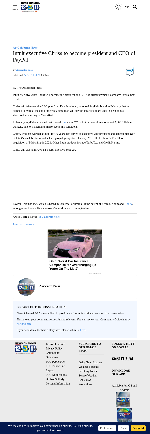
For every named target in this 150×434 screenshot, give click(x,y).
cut (64, 122)
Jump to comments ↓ (25, 224)
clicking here (24, 323)
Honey (128, 203)
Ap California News (48, 216)
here (82, 330)
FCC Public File (55, 361)
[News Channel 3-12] (34, 7)
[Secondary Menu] (17, 6)
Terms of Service (55, 344)
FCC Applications (56, 374)
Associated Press (24, 69)
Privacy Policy (54, 348)
